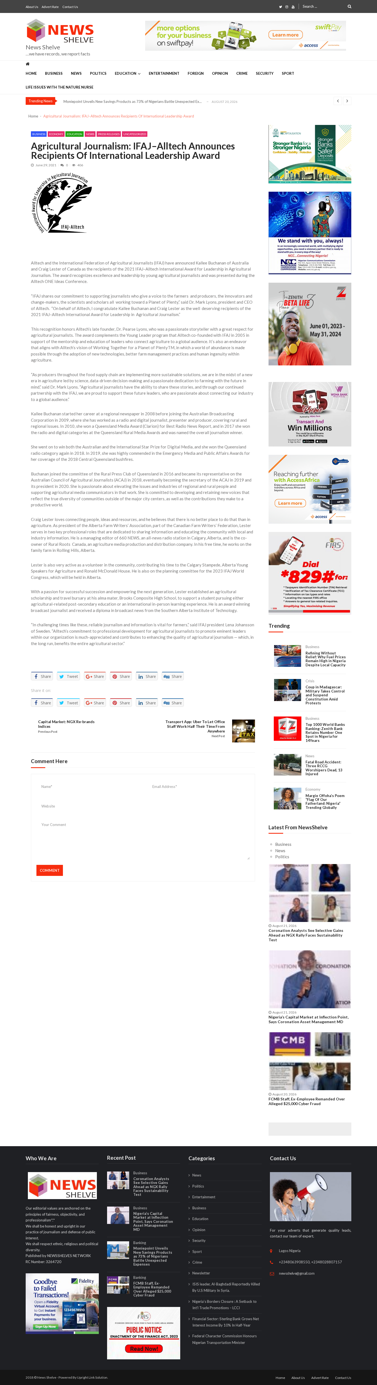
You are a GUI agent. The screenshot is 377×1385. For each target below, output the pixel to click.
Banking (139, 1243)
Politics (98, 73)
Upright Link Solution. (92, 1377)
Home (31, 73)
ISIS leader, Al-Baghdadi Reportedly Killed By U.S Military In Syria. (226, 1287)
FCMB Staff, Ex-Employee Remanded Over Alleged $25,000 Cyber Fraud (307, 1101)
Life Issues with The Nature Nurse (59, 87)
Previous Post (47, 731)
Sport (288, 73)
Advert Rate (50, 7)
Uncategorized (134, 134)
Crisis (310, 681)
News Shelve (43, 47)
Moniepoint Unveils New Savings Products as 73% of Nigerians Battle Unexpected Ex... (132, 101)
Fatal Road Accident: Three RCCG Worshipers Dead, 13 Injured (324, 768)
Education (125, 73)
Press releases (109, 134)
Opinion (220, 73)
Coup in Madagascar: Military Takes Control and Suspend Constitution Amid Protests (325, 695)
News (76, 73)
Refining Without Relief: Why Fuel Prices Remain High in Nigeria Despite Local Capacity (326, 659)
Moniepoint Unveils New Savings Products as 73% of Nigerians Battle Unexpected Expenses (152, 1256)
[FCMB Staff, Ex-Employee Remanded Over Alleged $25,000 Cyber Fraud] (310, 1061)
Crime (242, 73)
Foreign (196, 73)
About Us (32, 7)
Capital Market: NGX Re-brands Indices (66, 724)
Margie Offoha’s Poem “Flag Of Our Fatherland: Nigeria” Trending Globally (325, 802)
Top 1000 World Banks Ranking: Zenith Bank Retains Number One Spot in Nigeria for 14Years (325, 732)
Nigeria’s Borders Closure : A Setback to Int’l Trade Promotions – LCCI (224, 1304)
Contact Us (70, 7)
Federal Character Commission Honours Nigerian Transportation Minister (224, 1339)
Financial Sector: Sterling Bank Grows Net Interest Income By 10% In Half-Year (225, 1322)
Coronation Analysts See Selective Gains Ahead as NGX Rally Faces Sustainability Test (306, 935)
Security (265, 73)
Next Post (218, 736)
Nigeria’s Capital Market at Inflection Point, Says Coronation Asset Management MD (309, 1019)
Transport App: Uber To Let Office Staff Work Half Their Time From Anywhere (195, 726)
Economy (56, 134)
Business (54, 73)
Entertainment (164, 73)
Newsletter (201, 1273)
